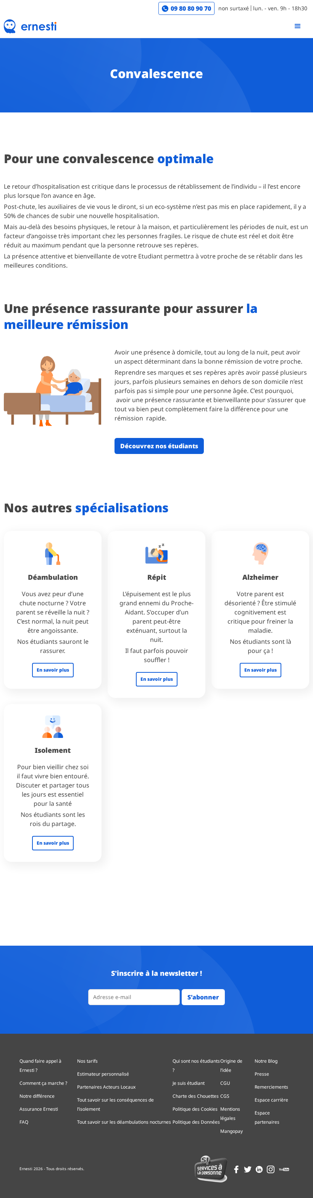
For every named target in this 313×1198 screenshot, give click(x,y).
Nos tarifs (87, 1061)
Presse (262, 1074)
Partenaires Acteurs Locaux (106, 1087)
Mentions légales (230, 1113)
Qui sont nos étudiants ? (196, 1065)
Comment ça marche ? (43, 1083)
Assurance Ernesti (38, 1109)
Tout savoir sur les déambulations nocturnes (124, 1122)
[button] (297, 26)
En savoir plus (53, 670)
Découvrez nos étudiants (159, 446)
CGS (224, 1096)
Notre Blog (266, 1061)
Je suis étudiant (189, 1083)
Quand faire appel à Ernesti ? (40, 1065)
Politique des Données (196, 1122)
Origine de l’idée (231, 1065)
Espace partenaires (267, 1117)
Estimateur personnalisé (103, 1074)
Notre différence (37, 1096)
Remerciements (271, 1087)
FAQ (23, 1122)
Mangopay (231, 1131)
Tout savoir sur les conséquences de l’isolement (115, 1104)
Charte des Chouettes (196, 1096)
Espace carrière (271, 1100)
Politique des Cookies (195, 1109)
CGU (225, 1083)
